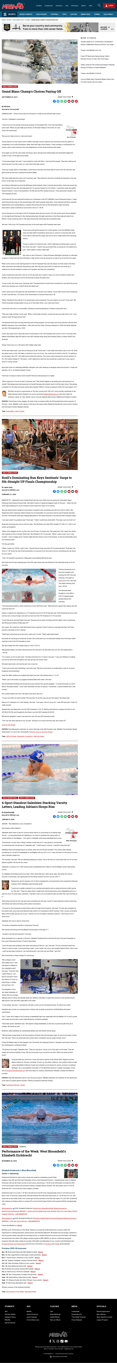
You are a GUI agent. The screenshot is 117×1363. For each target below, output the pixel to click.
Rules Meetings (55, 1314)
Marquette (21, 736)
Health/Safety (55, 1317)
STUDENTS (9, 1306)
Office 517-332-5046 (49, 1349)
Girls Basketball (10, 798)
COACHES (54, 1306)
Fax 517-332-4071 (59, 1349)
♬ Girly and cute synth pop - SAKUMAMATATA (24, 1221)
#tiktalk (42, 1218)
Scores (39, 6)
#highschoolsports (60, 1208)
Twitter (57, 1244)
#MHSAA (22, 1211)
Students (23, 1146)
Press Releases (77, 1320)
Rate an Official (55, 1320)
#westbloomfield (47, 1208)
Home (3, 20)
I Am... (91, 6)
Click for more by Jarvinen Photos (41, 732)
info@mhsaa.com (68, 1349)
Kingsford (29, 736)
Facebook (48, 1244)
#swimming (37, 1208)
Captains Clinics (10, 1317)
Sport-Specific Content (104, 1317)
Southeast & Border (13, 1085)
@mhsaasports (7, 1208)
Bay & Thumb (19, 411)
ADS (28, 1306)
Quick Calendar (32, 1317)
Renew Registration (103, 1311)
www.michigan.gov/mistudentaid (14, 1244)
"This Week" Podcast (79, 1317)
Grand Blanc (10, 411)
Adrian (22, 1085)
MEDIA (74, 1306)
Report (40, 1252)
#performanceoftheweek (10, 1211)
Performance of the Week (15, 1291)
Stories (27, 20)
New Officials (101, 1314)
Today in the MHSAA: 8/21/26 (91, 50)
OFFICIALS (101, 1306)
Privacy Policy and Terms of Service (64, 1353)
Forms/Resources (33, 1320)
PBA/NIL (8, 1320)
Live (66, 6)
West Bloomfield (30, 1291)
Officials (74, 6)
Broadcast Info (77, 1314)
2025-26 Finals (11, 736)
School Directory (32, 1314)
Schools (59, 6)
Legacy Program (102, 1320)
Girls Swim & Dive (18, 20)
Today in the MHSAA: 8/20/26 (91, 73)
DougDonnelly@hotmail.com (15, 1071)
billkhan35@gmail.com (51, 394)
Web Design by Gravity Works (60, 1356)
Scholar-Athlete (10, 1314)
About (83, 6)
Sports (9, 20)
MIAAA (29, 1311)
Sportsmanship (10, 1323)
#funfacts (36, 1218)
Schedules (49, 6)
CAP (51, 1311)
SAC (6, 1311)
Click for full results (8, 725)
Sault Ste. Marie (38, 736)
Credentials (75, 1311)
